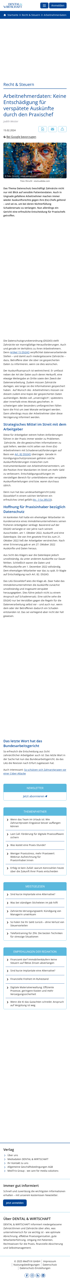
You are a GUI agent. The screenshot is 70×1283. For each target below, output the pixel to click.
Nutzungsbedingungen (26, 1264)
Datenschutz (50, 1264)
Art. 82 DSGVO (23, 454)
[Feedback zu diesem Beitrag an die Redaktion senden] (62, 129)
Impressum (49, 1261)
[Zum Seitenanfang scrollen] (64, 1277)
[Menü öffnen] (44, 5)
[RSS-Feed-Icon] (37, 1275)
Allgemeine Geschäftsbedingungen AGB (30, 1166)
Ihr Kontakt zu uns (17, 1163)
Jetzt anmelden (15, 1202)
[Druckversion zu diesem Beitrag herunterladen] (42, 129)
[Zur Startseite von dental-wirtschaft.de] (12, 5)
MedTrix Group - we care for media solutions (32, 1170)
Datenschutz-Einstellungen (35, 1268)
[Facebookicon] (27, 1275)
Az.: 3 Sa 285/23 (42, 499)
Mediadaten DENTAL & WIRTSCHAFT (27, 1159)
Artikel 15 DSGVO (20, 352)
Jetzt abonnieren (33, 796)
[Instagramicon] (32, 1275)
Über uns (12, 1155)
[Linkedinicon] (43, 1275)
